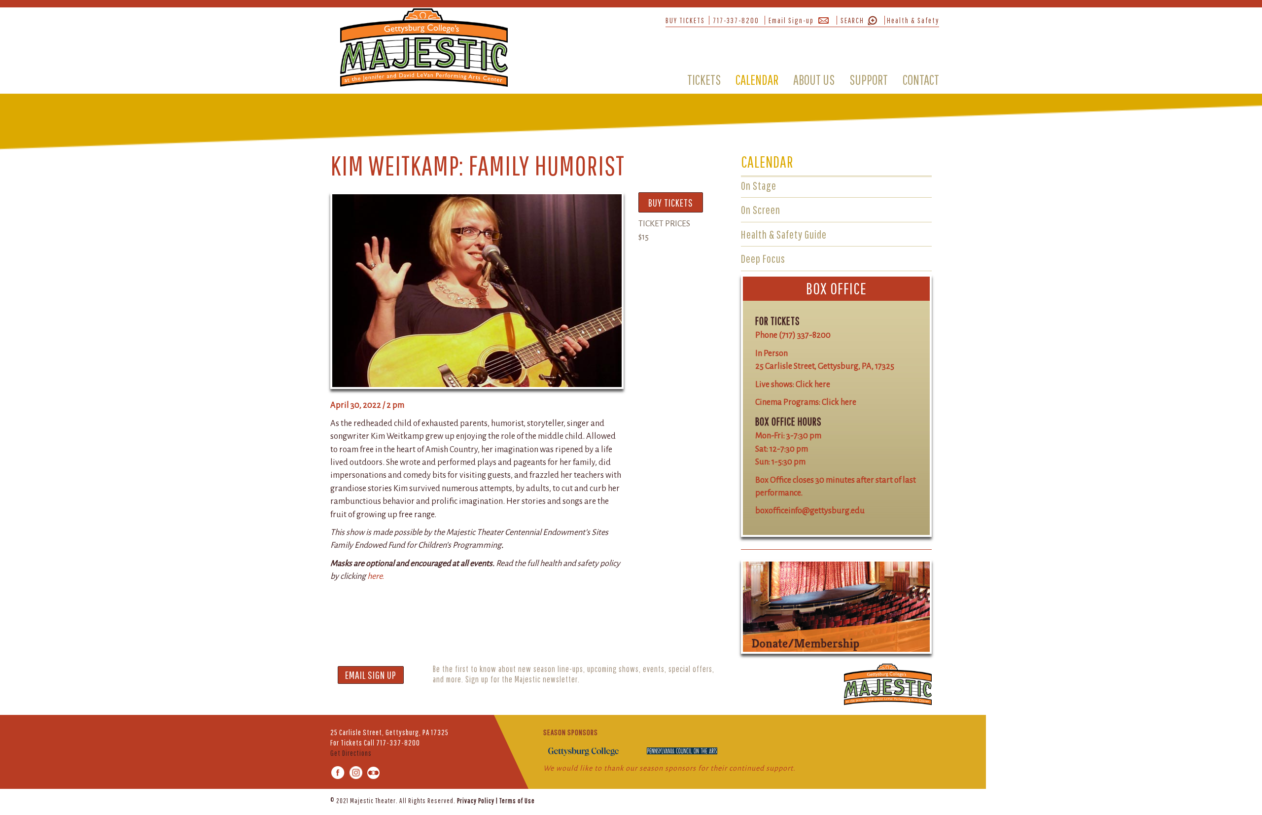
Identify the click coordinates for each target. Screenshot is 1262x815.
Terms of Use (517, 801)
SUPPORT (868, 79)
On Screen (760, 209)
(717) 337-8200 (805, 335)
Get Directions (351, 752)
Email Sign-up (791, 20)
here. (375, 576)
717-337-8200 (736, 20)
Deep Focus (763, 258)
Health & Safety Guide (784, 234)
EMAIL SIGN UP (370, 675)
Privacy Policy (475, 801)
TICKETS (704, 79)
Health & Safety (913, 20)
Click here (813, 384)
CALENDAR (757, 79)
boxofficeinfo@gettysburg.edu (810, 510)
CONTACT (921, 79)
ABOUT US (814, 79)
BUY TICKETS (685, 20)
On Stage (758, 185)
